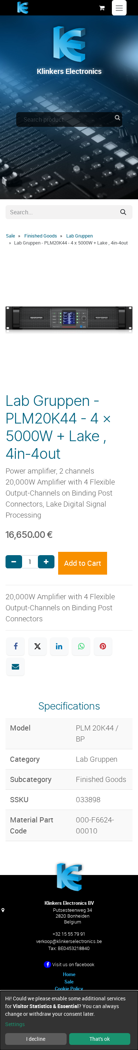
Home (69, 974)
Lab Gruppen (79, 235)
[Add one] (46, 561)
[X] (37, 646)
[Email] (15, 666)
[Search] (123, 212)
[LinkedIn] (59, 646)
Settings (15, 1024)
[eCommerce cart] (101, 7)
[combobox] (69, 119)
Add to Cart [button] (82, 563)
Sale (10, 235)
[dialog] (69, 1020)
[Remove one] (14, 561)
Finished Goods (40, 235)
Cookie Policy (69, 988)
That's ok (99, 1038)
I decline (35, 1038)
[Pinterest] (103, 646)
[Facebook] (15, 646)
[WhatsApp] (81, 646)
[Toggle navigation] (119, 7)
